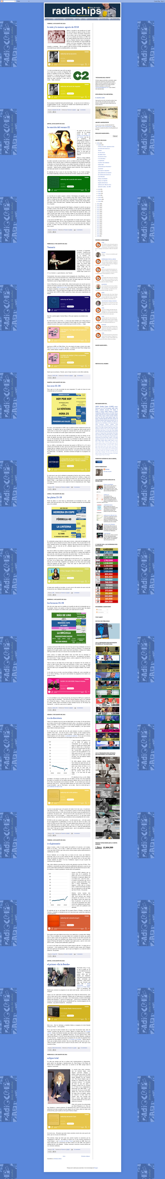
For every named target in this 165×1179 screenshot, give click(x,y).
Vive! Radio (107, 454)
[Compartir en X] (52, 112)
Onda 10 (97, 435)
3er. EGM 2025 (115, 18)
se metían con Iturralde (75, 1039)
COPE (53, 375)
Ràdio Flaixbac (114, 428)
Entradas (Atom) (57, 1158)
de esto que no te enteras (57, 348)
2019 (98, 216)
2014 (98, 226)
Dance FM (110, 448)
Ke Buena (103, 443)
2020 (98, 213)
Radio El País (107, 453)
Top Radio (101, 427)
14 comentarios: (84, 1047)
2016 (98, 222)
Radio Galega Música (103, 440)
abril (99, 195)
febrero (100, 199)
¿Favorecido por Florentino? (104, 166)
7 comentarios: (80, 954)
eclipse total (53, 1058)
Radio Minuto (103, 446)
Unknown (104, 324)
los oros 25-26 (53, 386)
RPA (111, 443)
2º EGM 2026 (69, 18)
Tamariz (51, 247)
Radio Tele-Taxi (98, 423)
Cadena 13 (97, 433)
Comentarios (100, 612)
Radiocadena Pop (99, 437)
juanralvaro (104, 284)
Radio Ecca (115, 435)
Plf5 (102, 276)
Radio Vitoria (111, 440)
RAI (117, 438)
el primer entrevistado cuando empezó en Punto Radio (83, 985)
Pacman (69, 109)
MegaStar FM (55, 109)
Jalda (103, 308)
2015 (98, 224)
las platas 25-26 (54, 497)
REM (96, 440)
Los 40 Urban (110, 423)
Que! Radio (110, 435)
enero (99, 201)
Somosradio (114, 446)
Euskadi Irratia (108, 434)
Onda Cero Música (103, 435)
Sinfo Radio (109, 446)
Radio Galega (112, 418)
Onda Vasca (103, 430)
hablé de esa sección (62, 287)
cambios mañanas (92, 18)
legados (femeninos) (103, 182)
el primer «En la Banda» (58, 964)
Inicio (64, 1156)
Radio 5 (115, 409)
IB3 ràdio (113, 427)
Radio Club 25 (115, 443)
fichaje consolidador (102, 178)
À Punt (107, 430)
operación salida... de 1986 (104, 186)
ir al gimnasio (53, 843)
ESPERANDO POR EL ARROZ (109, 259)
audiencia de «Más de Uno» (104, 184)
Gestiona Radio (107, 427)
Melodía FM (106, 418)
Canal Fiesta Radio (108, 425)
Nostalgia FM (104, 451)
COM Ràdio (104, 423)
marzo (99, 197)
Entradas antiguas (85, 1156)
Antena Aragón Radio (106, 447)
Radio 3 (97, 411)
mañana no (106, 494)
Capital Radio (101, 441)
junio (99, 191)
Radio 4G (116, 421)
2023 (98, 207)
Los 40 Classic (103, 421)
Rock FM (99, 417)
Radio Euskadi (110, 415)
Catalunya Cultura (108, 441)
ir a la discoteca (54, 718)
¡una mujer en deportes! (103, 170)
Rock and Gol (107, 428)
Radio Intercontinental (103, 431)
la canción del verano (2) (58, 127)
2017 (98, 220)
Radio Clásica (102, 415)
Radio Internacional (99, 444)
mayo (99, 193)
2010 (98, 234)
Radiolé (101, 418)
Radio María (97, 446)
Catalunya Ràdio (100, 413)
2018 (98, 217)
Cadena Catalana (109, 424)
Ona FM (114, 438)
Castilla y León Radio (113, 437)
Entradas (99, 609)
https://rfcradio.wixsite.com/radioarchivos (103, 126)
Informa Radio (98, 443)
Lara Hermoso (59, 18)
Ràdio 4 (97, 418)
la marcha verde (100, 97)
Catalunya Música (104, 448)
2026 (98, 143)
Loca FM (107, 443)
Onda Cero (54, 229)
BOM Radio (105, 437)
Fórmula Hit (102, 450)
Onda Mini (97, 430)
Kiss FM (104, 414)
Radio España (100, 420)
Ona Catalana (115, 434)
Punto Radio (104, 411)
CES (117, 431)
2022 (98, 210)
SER (59, 109)
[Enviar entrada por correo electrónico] (78, 109)
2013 (98, 228)
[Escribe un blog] (50, 112)
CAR (110, 430)
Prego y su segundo (102, 180)
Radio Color (101, 453)
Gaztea (110, 438)
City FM (106, 438)
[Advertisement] (69, 118)
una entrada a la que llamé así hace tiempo (83, 135)
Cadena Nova (98, 448)
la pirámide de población (71, 736)
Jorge (103, 242)
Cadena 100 (54, 707)
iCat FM (114, 431)
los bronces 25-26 (55, 603)
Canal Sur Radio (110, 414)
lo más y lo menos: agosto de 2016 (63, 27)
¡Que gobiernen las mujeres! (104, 172)
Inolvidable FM (113, 450)
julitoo (103, 292)
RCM (114, 433)
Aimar (83, 18)
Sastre (77, 18)
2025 (98, 203)
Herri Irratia (115, 441)
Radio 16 (97, 453)
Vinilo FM (100, 447)
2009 (98, 236)
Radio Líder (112, 453)
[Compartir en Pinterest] (55, 112)
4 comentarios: (80, 375)
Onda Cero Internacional (112, 451)
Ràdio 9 (97, 427)
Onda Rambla (115, 430)
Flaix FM (116, 420)
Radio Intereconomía (56, 1047)
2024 (98, 205)
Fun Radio (97, 450)
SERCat (110, 431)
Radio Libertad (114, 444)
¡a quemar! (100, 168)
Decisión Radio (101, 434)
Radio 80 (97, 421)
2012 (98, 230)
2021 (98, 211)
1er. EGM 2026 (104, 18)
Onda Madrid (108, 417)
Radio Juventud (107, 444)
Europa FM (54, 954)
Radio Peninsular (99, 424)
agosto (100, 144)
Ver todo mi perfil (107, 471)
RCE (104, 417)
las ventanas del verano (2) (104, 174)
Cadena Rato (103, 433)
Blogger (96, 1168)
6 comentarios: (77, 487)
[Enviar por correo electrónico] (49, 112)
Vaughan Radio (102, 454)
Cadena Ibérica (114, 447)
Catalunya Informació (99, 438)
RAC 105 (97, 431)
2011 (98, 232)
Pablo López (49, 18)
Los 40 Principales (106, 408)
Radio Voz (115, 417)
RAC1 (97, 409)
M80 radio (115, 408)
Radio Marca (115, 413)
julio (99, 189)
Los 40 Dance (115, 425)
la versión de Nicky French (66, 1141)
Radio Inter (115, 423)
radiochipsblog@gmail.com (101, 87)
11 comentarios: (77, 1149)
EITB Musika (115, 448)
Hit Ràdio (108, 450)
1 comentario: (83, 109)
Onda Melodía (109, 433)
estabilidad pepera (108, 505)
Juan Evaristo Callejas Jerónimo (109, 301)
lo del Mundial (101, 176)
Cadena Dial (98, 414)
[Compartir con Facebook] (53, 112)
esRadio (102, 409)
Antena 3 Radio (113, 411)
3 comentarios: (80, 229)
